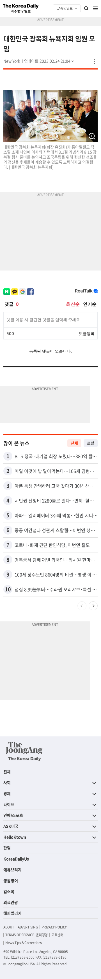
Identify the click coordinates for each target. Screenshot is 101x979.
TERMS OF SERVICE (19, 934)
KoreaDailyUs (16, 858)
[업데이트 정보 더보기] (49, 61)
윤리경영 (42, 934)
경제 (7, 793)
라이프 (8, 804)
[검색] (86, 8)
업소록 (8, 891)
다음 (93, 605)
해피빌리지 (12, 913)
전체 (74, 443)
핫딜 (7, 848)
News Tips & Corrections (23, 942)
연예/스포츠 (13, 815)
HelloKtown (14, 837)
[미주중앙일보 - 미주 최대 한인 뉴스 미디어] (21, 8)
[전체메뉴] (95, 8)
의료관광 (10, 902)
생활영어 (10, 880)
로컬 (90, 443)
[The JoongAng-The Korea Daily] (24, 751)
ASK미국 (11, 826)
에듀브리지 (12, 869)
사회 (7, 782)
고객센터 (57, 934)
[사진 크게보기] (92, 136)
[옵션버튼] (94, 61)
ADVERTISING (28, 927)
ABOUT (8, 927)
